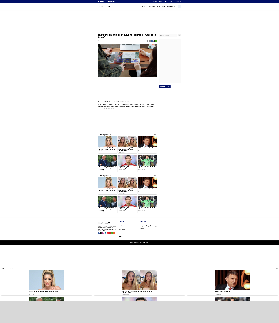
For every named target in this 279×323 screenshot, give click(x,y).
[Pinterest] (110, 1)
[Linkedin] (105, 1)
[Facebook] (99, 1)
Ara (179, 35)
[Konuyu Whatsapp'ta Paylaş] (156, 41)
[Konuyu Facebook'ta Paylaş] (152, 41)
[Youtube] (108, 1)
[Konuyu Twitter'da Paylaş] (154, 41)
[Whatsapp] (112, 1)
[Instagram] (103, 1)
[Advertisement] (139, 23)
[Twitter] (101, 1)
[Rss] (114, 1)
